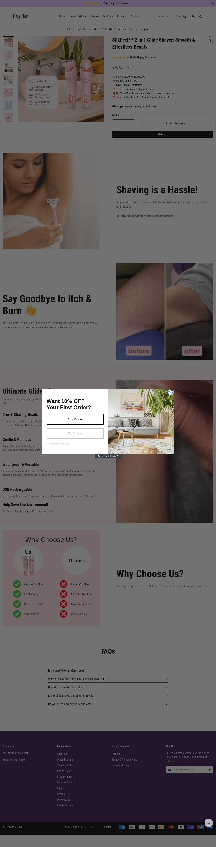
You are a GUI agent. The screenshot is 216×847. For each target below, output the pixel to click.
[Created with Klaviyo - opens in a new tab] (108, 456)
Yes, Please (75, 419)
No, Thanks (75, 433)
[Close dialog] (170, 392)
